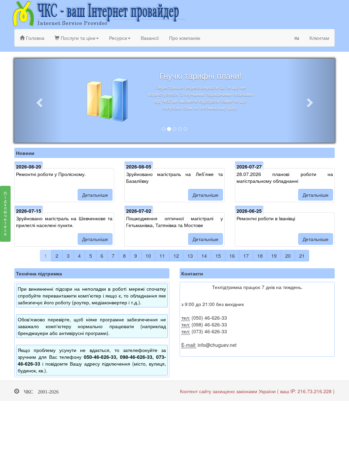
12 (176, 255)
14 (204, 255)
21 (302, 255)
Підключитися (5, 213)
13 (190, 255)
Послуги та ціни (77, 37)
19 (274, 255)
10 (148, 255)
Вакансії (150, 37)
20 (288, 255)
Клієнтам (319, 37)
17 (246, 255)
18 (260, 255)
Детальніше (95, 194)
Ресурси (118, 37)
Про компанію (184, 37)
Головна (34, 37)
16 (232, 255)
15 (218, 255)
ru (296, 37)
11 (162, 255)
